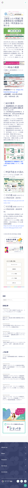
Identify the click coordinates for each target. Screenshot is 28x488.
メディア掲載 (14, 278)
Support (4, 459)
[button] (25, 485)
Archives (4, 472)
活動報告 (14, 269)
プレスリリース (14, 264)
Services (4, 465)
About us (4, 447)
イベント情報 (14, 273)
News (3, 453)
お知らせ (14, 282)
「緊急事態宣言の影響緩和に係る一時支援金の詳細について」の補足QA (13, 163)
